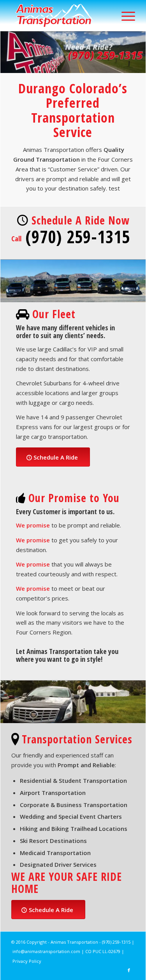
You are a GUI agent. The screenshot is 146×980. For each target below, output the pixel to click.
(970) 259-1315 (116, 942)
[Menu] (124, 15)
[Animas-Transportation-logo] (60, 15)
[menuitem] (124, 15)
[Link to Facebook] (129, 970)
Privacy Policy (26, 961)
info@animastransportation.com (46, 951)
